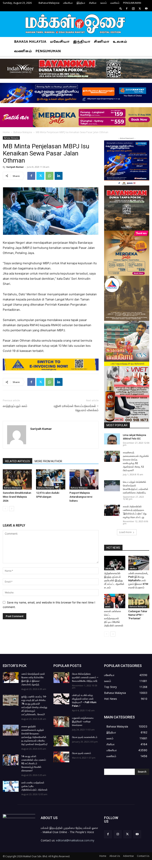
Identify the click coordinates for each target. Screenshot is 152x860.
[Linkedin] (59, 176)
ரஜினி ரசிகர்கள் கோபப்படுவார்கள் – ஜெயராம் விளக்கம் (76, 408)
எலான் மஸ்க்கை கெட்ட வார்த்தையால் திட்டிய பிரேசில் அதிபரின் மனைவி (113, 618)
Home (6, 132)
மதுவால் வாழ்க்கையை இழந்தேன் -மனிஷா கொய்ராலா (83, 721)
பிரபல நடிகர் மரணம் (81, 753)
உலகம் (103, 3)
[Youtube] (146, 8)
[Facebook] (127, 8)
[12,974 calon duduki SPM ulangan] (50, 479)
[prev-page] (5, 508)
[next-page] (11, 508)
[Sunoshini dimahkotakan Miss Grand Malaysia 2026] (17, 479)
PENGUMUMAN (132, 3)
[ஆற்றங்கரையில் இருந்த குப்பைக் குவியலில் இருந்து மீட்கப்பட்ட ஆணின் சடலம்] (114, 563)
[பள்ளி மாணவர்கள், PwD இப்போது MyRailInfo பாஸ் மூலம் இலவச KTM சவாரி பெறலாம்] (138, 563)
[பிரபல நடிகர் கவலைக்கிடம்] (61, 740)
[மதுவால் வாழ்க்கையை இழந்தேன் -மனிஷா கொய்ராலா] (61, 721)
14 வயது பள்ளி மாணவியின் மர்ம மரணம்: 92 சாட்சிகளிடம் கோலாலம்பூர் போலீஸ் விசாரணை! (33, 763)
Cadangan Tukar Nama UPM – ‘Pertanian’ (137, 615)
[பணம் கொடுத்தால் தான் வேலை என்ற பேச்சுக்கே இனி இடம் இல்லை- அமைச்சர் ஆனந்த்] (11, 677)
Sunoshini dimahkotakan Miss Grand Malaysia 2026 (17, 496)
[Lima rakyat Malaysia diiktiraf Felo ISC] (112, 438)
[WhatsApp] (49, 176)
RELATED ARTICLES (17, 461)
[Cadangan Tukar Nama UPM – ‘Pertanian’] (138, 601)
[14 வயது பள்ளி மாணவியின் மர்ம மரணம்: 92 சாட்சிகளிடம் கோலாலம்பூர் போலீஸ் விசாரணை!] (11, 760)
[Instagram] (133, 8)
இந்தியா (81, 3)
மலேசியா (68, 3)
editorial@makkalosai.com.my (75, 840)
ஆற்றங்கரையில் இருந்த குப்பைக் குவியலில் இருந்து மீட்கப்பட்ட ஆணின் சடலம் (114, 580)
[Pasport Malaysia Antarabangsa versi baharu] (84, 479)
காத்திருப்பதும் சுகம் (15, 406)
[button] (121, 8)
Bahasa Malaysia (49, 3)
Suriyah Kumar (15, 166)
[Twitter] (140, 8)
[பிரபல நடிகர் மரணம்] (61, 756)
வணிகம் (114, 3)
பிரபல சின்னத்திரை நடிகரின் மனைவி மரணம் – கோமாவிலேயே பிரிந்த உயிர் (85, 677)
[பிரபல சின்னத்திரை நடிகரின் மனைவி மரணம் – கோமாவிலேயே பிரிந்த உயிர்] (61, 677)
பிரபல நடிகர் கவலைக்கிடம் (84, 737)
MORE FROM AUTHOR (48, 461)
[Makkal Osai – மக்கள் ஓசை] (76, 24)
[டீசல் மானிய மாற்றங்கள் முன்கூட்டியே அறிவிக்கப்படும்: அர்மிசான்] (11, 786)
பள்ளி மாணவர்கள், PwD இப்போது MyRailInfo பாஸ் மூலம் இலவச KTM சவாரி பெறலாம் (138, 580)
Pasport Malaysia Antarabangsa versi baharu (80, 496)
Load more (125, 532)
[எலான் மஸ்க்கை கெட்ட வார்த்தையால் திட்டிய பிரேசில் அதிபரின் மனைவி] (114, 601)
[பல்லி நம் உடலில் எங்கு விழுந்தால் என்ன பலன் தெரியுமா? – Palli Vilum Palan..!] (61, 698)
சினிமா (93, 3)
